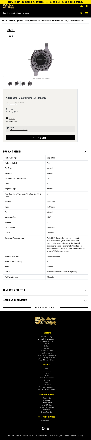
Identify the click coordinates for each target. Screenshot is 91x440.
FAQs (47, 375)
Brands (4, 20)
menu (87, 13)
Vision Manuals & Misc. (47, 360)
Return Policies (47, 403)
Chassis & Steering (46, 341)
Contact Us (47, 398)
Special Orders (47, 405)
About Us (47, 364)
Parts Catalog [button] (57, 20)
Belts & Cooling (46, 337)
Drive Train (46, 344)
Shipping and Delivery (46, 407)
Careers (46, 382)
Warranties (46, 410)
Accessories (46, 20)
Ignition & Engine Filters (47, 357)
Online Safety (46, 400)
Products (47, 333)
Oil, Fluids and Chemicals (74, 20)
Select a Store (40, 137)
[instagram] (48, 428)
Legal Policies (46, 385)
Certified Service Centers (46, 389)
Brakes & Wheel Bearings (46, 339)
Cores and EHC (46, 421)
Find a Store (47, 371)
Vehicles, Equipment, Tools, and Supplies (24, 20)
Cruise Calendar (46, 412)
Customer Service (46, 394)
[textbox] (40, 13)
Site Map (47, 380)
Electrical (47, 346)
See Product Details (12, 121)
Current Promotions (47, 378)
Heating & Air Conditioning (47, 355)
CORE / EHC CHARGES (46, 417)
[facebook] (43, 428)
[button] (81, 6)
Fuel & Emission (46, 353)
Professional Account (46, 387)
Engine (46, 348)
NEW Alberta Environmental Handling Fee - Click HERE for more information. (45, 1)
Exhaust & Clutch (47, 351)
